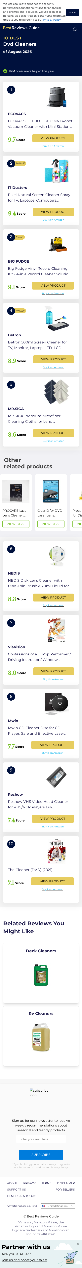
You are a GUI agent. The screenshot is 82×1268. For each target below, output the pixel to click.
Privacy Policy (52, 19)
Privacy (29, 1183)
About (12, 1183)
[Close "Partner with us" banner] (78, 1244)
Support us (16, 1189)
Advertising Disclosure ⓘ (22, 1205)
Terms (46, 1183)
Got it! (72, 12)
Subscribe (41, 1155)
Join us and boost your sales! (24, 1260)
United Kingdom (58, 1205)
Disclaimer (66, 1183)
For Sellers (65, 1189)
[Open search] (75, 30)
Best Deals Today (21, 1196)
